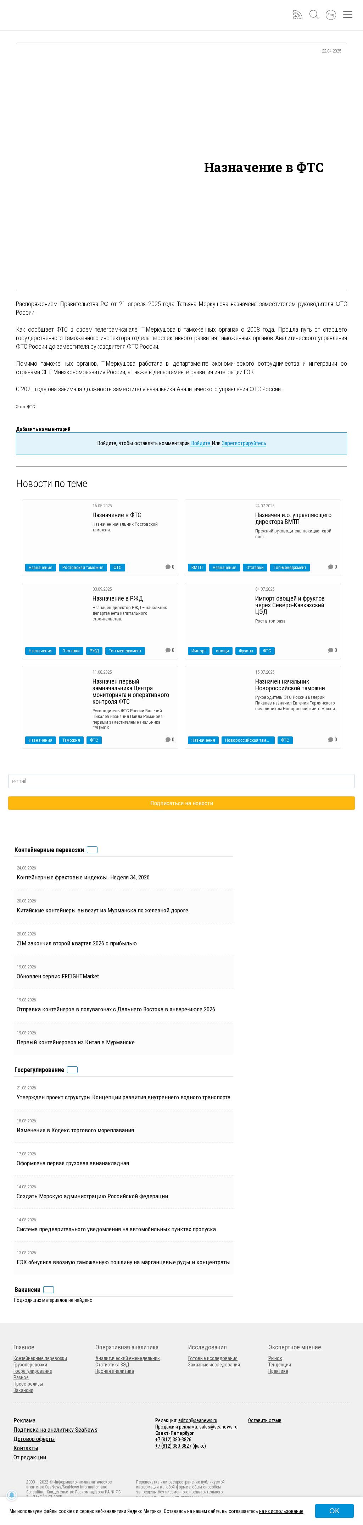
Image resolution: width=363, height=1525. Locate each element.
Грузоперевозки (30, 1364)
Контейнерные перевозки (40, 1358)
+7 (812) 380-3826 (173, 1439)
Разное (21, 1377)
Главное (23, 1347)
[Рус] (16, 1466)
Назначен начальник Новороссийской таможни (290, 685)
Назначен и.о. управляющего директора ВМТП (293, 518)
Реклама (24, 1420)
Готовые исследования (213, 1358)
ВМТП (197, 567)
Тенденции (279, 1364)
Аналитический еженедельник (127, 1358)
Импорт (198, 650)
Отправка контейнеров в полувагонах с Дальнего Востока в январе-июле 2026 (116, 1009)
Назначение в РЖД (118, 598)
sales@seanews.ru (218, 1427)
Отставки (255, 567)
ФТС (117, 567)
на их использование (281, 1511)
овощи (222, 650)
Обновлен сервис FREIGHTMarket (58, 976)
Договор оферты (34, 1438)
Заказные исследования (214, 1364)
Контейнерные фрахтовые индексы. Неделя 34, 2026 (83, 877)
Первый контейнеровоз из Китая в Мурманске (76, 1042)
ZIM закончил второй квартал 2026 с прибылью (77, 943)
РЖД (94, 650)
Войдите (201, 443)
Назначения (40, 567)
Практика (278, 1371)
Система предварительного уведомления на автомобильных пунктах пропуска (116, 1229)
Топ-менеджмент (290, 567)
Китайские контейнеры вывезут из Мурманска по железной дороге (102, 910)
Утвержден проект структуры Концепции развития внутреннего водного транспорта (123, 1097)
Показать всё (92, 849)
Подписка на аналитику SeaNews (55, 1429)
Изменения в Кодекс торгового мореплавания (75, 1130)
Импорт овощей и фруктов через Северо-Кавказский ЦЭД (290, 605)
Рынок (275, 1358)
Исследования (207, 1347)
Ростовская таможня (83, 567)
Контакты (25, 1448)
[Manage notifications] (11, 1495)
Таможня (71, 740)
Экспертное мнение (294, 1347)
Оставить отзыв (264, 1420)
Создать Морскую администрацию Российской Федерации (92, 1196)
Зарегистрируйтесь (244, 443)
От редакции (29, 1457)
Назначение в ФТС (117, 515)
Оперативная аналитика (126, 1347)
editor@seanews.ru (197, 1420)
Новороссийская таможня (250, 740)
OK (334, 1511)
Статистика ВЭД (112, 1364)
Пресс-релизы (28, 1384)
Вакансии (23, 1390)
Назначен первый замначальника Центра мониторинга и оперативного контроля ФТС (131, 691)
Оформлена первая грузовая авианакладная (73, 1163)
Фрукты (246, 650)
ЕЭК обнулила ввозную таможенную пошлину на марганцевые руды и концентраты (123, 1262)
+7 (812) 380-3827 (173, 1446)
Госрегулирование (32, 1371)
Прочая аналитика (114, 1371)
